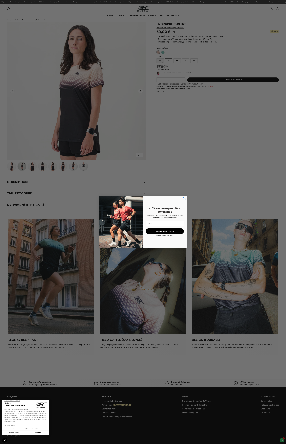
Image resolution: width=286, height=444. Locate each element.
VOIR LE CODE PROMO (165, 231)
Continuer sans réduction (164, 236)
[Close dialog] (184, 198)
